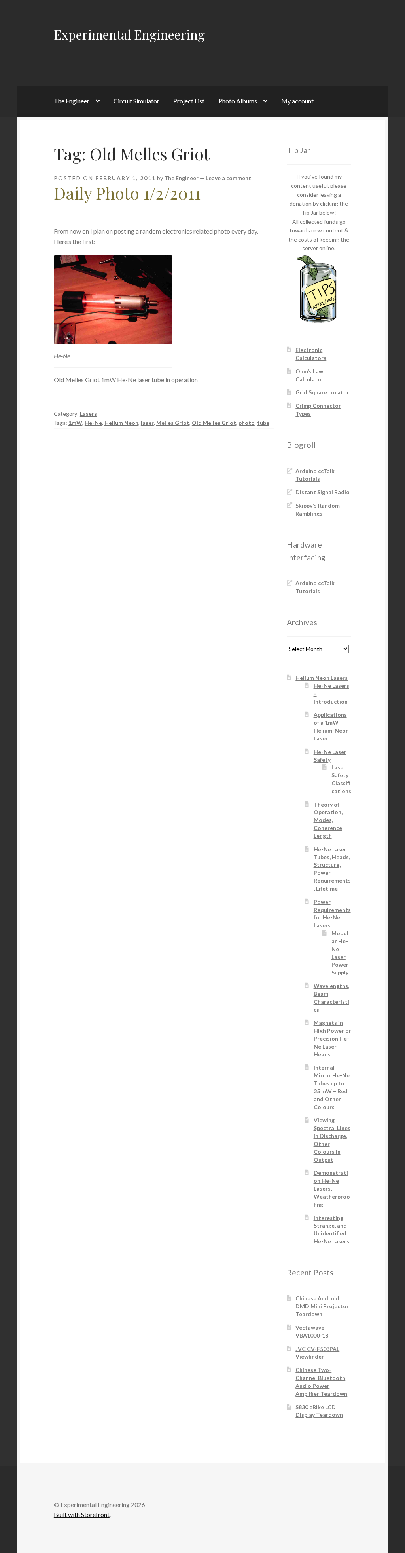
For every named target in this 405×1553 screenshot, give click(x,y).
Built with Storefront (82, 1514)
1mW (75, 422)
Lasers (88, 413)
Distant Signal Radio (322, 492)
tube (263, 422)
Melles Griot (172, 422)
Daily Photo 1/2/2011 (127, 193)
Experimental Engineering (129, 34)
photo (246, 422)
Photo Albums (237, 101)
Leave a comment (228, 178)
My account (297, 101)
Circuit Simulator (136, 101)
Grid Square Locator (322, 392)
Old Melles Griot (214, 422)
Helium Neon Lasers (321, 677)
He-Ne (93, 422)
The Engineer (71, 101)
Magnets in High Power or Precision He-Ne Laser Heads (332, 1038)
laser (147, 422)
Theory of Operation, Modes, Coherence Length (328, 820)
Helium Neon (121, 422)
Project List (188, 101)
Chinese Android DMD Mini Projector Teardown (322, 1306)
